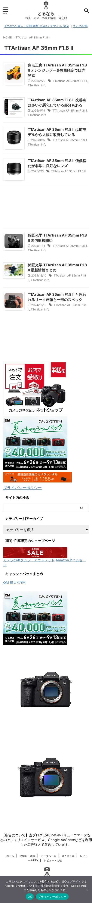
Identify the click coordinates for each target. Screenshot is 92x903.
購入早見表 (68, 855)
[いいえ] (87, 889)
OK (30, 896)
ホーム (10, 855)
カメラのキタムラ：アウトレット (29, 560)
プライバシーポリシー (22, 487)
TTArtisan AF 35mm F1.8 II (70, 80)
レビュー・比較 (53, 860)
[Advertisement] (46, 207)
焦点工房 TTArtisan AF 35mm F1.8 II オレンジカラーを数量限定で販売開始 (57, 70)
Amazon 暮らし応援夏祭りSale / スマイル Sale (36, 26)
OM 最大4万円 (14, 582)
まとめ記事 (80, 26)
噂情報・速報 (27, 855)
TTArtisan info (37, 85)
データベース (48, 855)
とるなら (46, 13)
